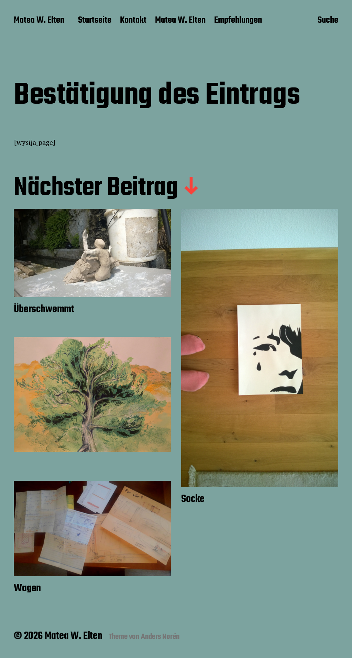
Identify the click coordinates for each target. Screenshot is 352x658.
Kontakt (133, 20)
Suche (328, 21)
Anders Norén (160, 637)
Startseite (94, 20)
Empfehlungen (238, 20)
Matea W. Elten (39, 20)
